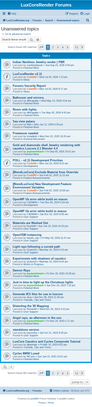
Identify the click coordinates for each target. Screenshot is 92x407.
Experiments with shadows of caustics (39, 258)
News (26, 79)
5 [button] (67, 47)
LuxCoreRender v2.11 (27, 74)
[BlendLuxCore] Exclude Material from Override (45, 172)
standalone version (26, 329)
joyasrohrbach (35, 151)
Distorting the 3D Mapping (31, 306)
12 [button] (76, 47)
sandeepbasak (35, 65)
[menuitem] (11, 13)
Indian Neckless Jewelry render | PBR (39, 62)
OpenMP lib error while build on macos (40, 199)
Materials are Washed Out (30, 223)
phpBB (34, 398)
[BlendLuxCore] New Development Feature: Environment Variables (42, 185)
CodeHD (32, 77)
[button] (41, 47)
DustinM (31, 226)
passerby (32, 332)
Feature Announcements (36, 178)
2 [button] (53, 47)
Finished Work (31, 67)
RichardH (32, 309)
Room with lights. (25, 109)
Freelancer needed (25, 133)
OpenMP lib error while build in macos (40, 211)
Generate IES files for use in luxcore (38, 294)
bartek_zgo (33, 238)
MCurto (31, 356)
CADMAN (32, 202)
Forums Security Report (29, 85)
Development (30, 166)
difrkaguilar (33, 100)
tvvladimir (32, 136)
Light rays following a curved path (36, 246)
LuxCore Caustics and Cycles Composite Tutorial (46, 341)
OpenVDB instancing (27, 235)
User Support (30, 216)
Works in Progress (33, 264)
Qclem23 (32, 249)
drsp (29, 297)
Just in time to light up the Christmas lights (43, 282)
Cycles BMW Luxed (26, 353)
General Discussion (34, 139)
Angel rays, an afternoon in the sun (37, 318)
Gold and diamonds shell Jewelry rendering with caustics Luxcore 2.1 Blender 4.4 (46, 146)
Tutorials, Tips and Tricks (37, 299)
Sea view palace (24, 121)
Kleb (29, 124)
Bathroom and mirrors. (28, 97)
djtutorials (32, 344)
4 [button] (62, 47)
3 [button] (58, 47)
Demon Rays (21, 270)
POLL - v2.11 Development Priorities (38, 160)
